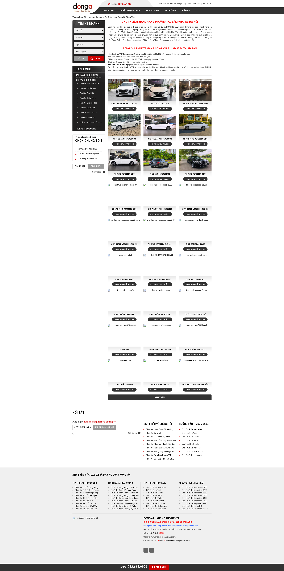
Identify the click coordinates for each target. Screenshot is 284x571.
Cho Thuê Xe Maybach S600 (194, 503)
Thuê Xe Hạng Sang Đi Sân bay (160, 429)
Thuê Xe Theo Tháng (88, 113)
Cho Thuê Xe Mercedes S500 (194, 501)
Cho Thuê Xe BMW (190, 440)
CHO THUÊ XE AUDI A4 (124, 385)
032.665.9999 (124, 4)
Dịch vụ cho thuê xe (93, 17)
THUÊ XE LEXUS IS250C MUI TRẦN (195, 385)
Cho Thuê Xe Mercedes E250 (194, 493)
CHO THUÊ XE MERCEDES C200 (195, 104)
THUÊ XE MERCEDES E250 (124, 174)
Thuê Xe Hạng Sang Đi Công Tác (125, 495)
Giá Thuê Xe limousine (156, 509)
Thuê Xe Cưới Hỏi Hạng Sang (123, 490)
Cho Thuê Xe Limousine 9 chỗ (195, 509)
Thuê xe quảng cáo (87, 118)
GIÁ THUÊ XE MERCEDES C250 (124, 139)
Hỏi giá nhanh (159, 567)
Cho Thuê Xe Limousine (192, 455)
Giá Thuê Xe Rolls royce (156, 506)
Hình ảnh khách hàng (104, 427)
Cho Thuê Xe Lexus (190, 437)
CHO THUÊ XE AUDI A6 (159, 385)
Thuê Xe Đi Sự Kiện (88, 98)
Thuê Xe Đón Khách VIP (89, 83)
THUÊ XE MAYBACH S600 (195, 244)
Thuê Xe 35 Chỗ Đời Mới (86, 506)
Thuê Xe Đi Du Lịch (87, 108)
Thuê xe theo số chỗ (86, 129)
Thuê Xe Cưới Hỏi (87, 93)
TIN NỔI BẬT (80, 166)
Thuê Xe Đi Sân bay (88, 88)
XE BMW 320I (124, 349)
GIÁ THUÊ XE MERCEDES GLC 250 (124, 244)
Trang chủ (77, 17)
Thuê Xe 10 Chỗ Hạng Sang (87, 498)
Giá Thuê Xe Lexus (154, 493)
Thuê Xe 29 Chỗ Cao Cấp (86, 503)
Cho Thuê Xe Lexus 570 (192, 506)
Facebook (145, 550)
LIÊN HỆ (186, 10)
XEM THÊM (160, 397)
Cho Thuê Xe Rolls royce (192, 451)
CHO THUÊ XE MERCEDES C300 (160, 139)
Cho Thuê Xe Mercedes (192, 429)
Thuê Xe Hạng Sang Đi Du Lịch (124, 501)
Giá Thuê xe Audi (153, 490)
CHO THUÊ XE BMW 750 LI (195, 349)
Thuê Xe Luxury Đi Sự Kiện (158, 437)
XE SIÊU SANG (152, 10)
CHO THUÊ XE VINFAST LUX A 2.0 (124, 104)
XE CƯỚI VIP (170, 10)
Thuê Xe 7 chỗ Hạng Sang (86, 493)
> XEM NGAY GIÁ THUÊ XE (124, 109)
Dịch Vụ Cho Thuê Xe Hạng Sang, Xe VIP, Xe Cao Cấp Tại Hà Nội (185, 4)
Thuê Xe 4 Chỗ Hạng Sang (86, 487)
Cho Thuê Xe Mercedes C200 (194, 487)
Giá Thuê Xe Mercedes (156, 487)
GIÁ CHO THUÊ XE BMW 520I (160, 349)
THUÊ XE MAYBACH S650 (124, 279)
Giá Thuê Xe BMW (154, 495)
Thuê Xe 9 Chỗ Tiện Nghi (86, 495)
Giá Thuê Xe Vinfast (155, 498)
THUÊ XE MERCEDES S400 (195, 174)
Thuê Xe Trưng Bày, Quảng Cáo (160, 451)
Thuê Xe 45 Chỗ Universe (86, 509)
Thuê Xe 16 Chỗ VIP (84, 501)
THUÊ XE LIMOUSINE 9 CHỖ (195, 314)
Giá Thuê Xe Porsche (155, 503)
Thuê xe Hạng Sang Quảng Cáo (124, 503)
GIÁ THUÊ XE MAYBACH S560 (160, 279)
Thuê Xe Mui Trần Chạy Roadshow (161, 440)
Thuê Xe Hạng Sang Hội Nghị (123, 506)
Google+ (151, 550)
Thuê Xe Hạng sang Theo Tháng (124, 498)
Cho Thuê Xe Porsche (191, 448)
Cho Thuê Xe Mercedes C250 (194, 490)
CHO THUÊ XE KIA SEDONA (159, 314)
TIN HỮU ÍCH (96, 166)
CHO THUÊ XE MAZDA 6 (160, 104)
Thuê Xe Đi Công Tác (88, 103)
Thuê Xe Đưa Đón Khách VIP (159, 455)
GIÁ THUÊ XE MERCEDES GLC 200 (195, 209)
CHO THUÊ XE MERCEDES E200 (195, 139)
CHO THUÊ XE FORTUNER (124, 314)
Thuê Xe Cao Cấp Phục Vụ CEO (160, 459)
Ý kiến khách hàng (82, 427)
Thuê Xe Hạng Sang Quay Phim (160, 448)
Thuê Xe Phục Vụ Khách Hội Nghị (160, 444)
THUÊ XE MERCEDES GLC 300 (159, 244)
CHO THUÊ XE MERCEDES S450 (124, 209)
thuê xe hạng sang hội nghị (90, 122)
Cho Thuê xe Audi (189, 433)
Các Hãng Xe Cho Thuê (87, 75)
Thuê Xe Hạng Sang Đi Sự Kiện (124, 493)
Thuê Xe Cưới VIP (154, 433)
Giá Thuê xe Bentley (155, 501)
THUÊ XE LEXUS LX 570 (195, 279)
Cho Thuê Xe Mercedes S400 (194, 498)
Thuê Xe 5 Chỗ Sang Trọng (87, 490)
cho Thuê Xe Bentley (191, 444)
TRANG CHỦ (108, 10)
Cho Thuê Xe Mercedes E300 (194, 495)
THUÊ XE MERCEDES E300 (160, 174)
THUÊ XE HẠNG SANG (130, 10)
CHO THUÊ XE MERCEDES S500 (160, 209)
